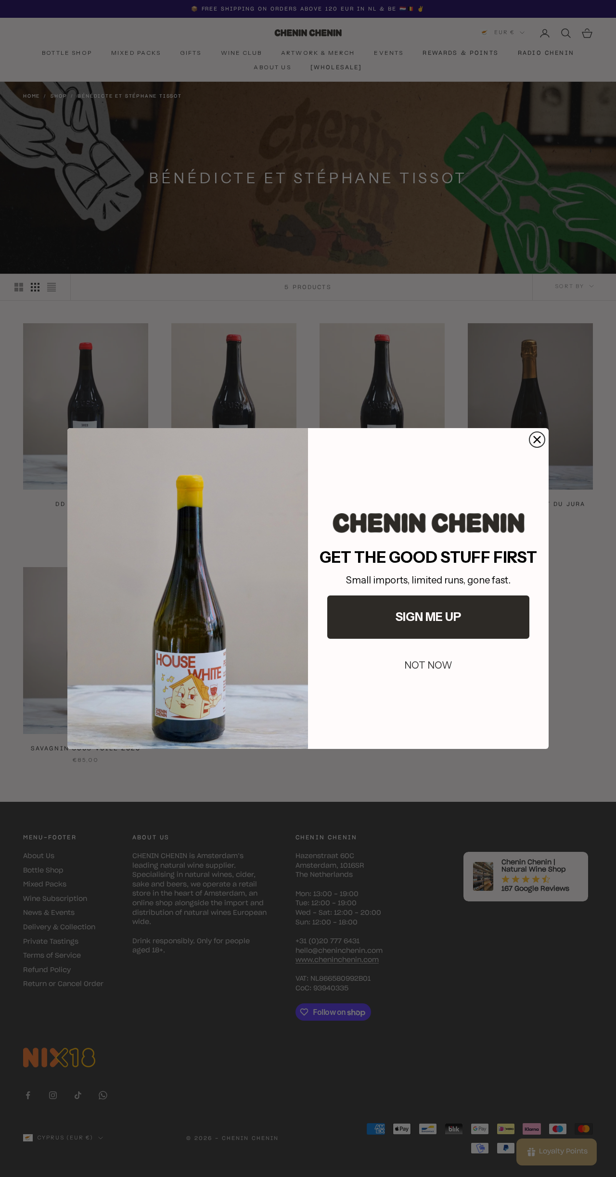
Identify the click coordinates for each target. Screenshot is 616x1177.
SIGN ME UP (428, 617)
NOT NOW (428, 665)
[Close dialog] (537, 439)
